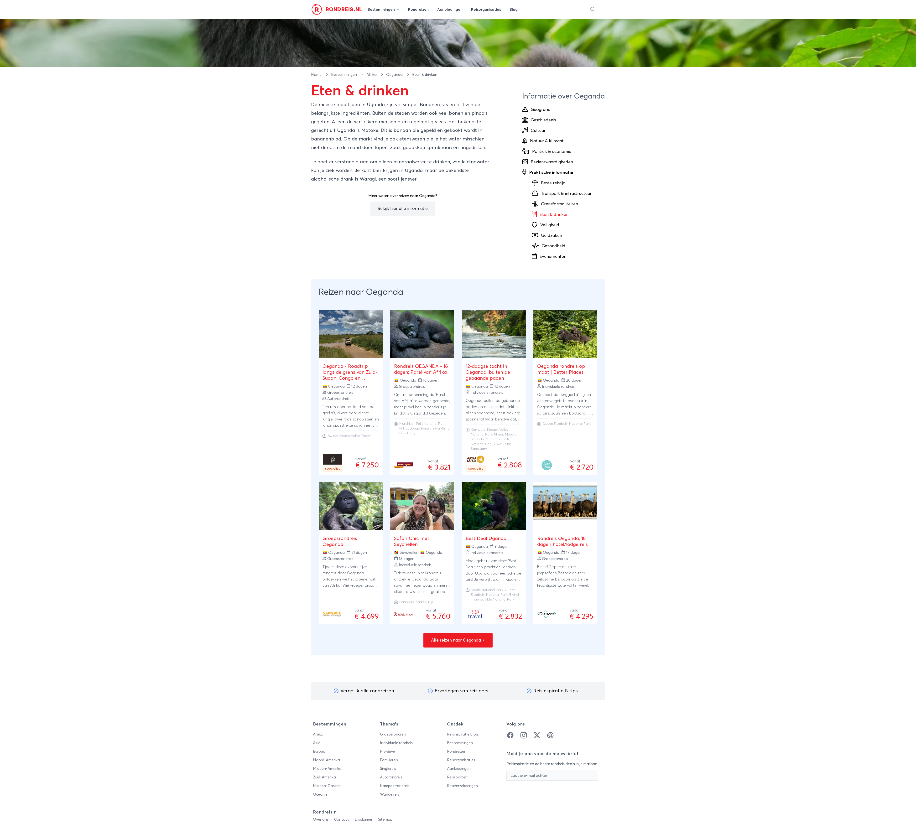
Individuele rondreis (396, 743)
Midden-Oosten (327, 786)
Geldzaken (551, 235)
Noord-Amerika (326, 760)
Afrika (372, 75)
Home (317, 75)
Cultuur (538, 131)
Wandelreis (389, 794)
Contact (341, 819)
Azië (316, 743)
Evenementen (553, 256)
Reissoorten (457, 777)
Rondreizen (456, 751)
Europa (319, 751)
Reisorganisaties (461, 760)
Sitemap (385, 819)
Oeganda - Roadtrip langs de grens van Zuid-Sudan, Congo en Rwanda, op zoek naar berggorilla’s (350, 378)
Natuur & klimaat (547, 141)
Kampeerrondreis (394, 786)
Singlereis (388, 769)
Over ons (320, 819)
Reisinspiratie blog (462, 734)
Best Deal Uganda (486, 538)
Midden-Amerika (327, 769)
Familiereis (389, 760)
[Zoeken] (592, 9)
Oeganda (395, 75)
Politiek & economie (551, 152)
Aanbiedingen (459, 769)
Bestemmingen (344, 75)
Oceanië (320, 794)
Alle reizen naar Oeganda (456, 640)
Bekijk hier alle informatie (403, 209)
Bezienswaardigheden (552, 162)
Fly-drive (387, 751)
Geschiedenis (543, 120)
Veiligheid (549, 225)
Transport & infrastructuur (566, 194)
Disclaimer (363, 819)
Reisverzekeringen (462, 786)
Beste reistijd (553, 183)
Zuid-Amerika (324, 777)
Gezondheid (553, 246)
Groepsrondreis (393, 734)
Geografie (540, 110)
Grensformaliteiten (559, 204)
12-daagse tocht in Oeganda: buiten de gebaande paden (488, 372)
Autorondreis (391, 777)
